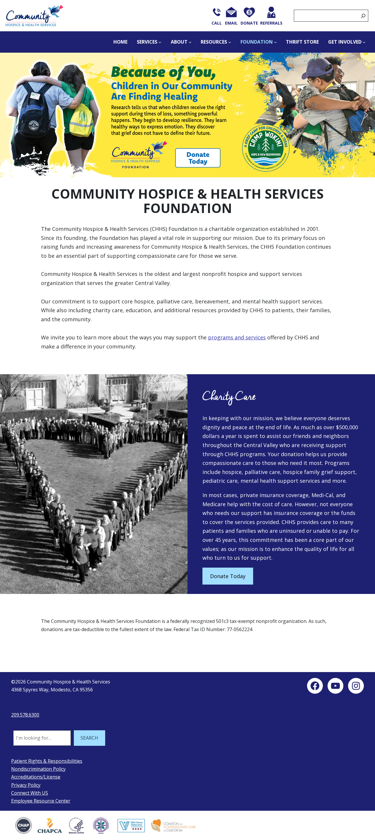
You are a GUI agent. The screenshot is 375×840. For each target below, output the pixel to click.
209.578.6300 (25, 715)
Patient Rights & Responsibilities (46, 761)
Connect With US (29, 793)
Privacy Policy (25, 785)
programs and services (237, 337)
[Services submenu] (159, 42)
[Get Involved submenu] (364, 42)
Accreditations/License (35, 777)
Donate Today (228, 576)
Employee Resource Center (40, 801)
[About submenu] (190, 42)
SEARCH (89, 738)
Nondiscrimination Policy (38, 769)
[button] (187, 115)
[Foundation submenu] (275, 42)
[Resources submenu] (229, 42)
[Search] (363, 15)
